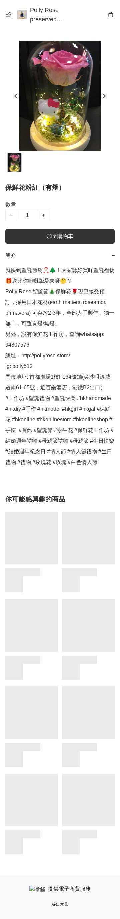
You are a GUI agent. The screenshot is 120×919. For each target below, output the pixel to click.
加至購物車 (60, 236)
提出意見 (60, 904)
